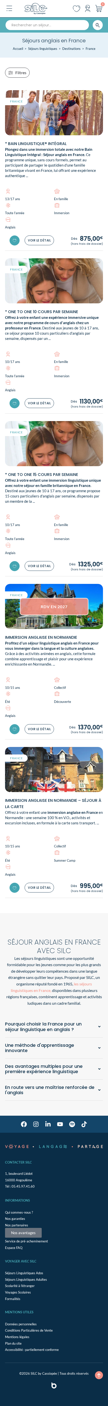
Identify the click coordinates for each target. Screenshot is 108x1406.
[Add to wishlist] (15, 240)
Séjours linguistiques (42, 49)
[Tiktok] (84, 1124)
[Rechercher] (98, 25)
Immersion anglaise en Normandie (41, 637)
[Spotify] (72, 1124)
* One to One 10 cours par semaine (41, 312)
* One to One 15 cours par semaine (41, 474)
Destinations (71, 49)
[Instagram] (36, 1124)
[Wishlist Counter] (76, 8)
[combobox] (47, 25)
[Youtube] (60, 1124)
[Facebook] (24, 1124)
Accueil (18, 49)
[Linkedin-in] (48, 1124)
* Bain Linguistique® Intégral (36, 144)
